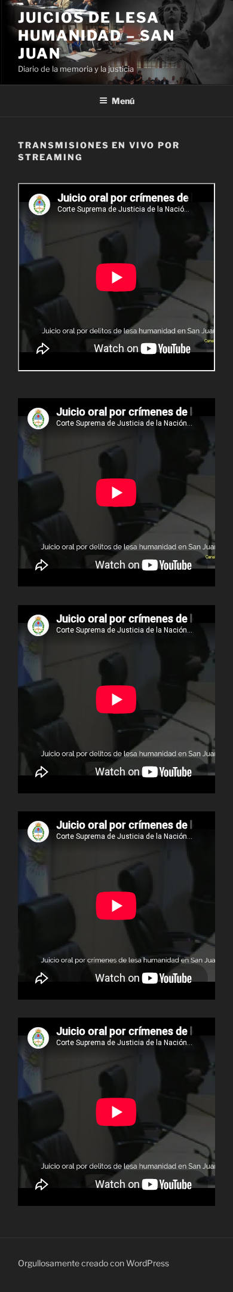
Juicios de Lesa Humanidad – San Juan (96, 35)
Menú (123, 101)
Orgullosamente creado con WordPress (93, 1263)
